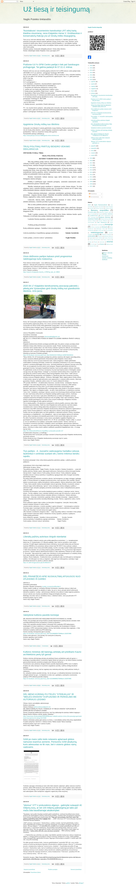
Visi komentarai (94, 197)
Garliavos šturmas (104, 217)
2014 (91, 170)
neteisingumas (97, 232)
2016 (91, 165)
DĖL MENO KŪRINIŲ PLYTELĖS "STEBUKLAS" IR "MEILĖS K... (100, 134)
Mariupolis (104, 227)
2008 (91, 184)
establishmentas (94, 215)
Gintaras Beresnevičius (106, 219)
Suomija (90, 241)
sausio (93, 155)
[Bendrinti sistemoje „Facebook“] (62, 56)
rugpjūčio (93, 88)
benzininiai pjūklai (92, 212)
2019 (91, 158)
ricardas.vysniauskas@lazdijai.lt (51, 586)
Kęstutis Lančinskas (98, 224)
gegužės (93, 146)
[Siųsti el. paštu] (56, 56)
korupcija (109, 224)
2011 (91, 177)
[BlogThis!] (58, 56)
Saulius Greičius (98, 237)
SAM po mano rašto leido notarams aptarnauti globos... (100, 138)
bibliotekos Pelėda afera (105, 212)
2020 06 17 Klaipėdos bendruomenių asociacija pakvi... (101, 113)
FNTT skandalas (92, 217)
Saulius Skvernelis (108, 237)
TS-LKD (92, 244)
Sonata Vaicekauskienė (95, 239)
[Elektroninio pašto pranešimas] (52, 55)
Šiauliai (95, 241)
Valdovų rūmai (109, 244)
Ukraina (102, 244)
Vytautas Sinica (93, 245)
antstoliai (92, 208)
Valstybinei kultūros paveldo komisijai (41, 615)
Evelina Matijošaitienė (106, 215)
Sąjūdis (91, 237)
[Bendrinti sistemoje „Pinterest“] (63, 56)
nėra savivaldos (109, 230)
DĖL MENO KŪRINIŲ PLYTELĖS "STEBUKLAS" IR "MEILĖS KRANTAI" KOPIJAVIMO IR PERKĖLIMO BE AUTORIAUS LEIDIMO (49, 697)
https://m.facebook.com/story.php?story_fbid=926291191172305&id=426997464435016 (48, 355)
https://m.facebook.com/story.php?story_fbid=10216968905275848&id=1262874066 (47, 633)
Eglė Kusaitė (99, 214)
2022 (91, 75)
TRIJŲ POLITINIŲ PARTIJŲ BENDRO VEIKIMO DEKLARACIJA (101, 106)
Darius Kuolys (91, 214)
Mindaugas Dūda (100, 228)
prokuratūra (91, 236)
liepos (93, 91)
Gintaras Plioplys (92, 220)
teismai (110, 242)
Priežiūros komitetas (106, 234)
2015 (91, 167)
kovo (92, 150)
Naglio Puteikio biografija (95, 27)
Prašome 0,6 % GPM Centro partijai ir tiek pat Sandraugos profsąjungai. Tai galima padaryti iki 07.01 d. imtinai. (51, 65)
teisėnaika (102, 241)
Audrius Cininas (109, 208)
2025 (91, 68)
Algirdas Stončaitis (99, 206)
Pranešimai (93, 194)
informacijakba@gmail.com (52, 336)
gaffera (68, 883)
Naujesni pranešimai (29, 869)
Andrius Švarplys (109, 206)
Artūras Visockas (99, 208)
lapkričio (93, 81)
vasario (93, 153)
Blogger (81, 883)
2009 (91, 181)
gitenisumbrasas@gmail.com (42, 707)
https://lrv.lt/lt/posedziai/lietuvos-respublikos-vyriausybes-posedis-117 (43, 431)
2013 (91, 172)
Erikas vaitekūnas (108, 214)
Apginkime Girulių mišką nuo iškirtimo (41, 124)
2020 (91, 79)
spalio (93, 84)
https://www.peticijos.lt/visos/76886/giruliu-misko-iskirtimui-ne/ (41, 135)
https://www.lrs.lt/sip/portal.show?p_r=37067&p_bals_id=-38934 (41, 272)
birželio (93, 93)
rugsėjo (93, 86)
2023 (91, 72)
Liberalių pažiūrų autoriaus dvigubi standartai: (45, 536)
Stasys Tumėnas (107, 239)
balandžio (94, 148)
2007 (91, 186)
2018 (91, 160)
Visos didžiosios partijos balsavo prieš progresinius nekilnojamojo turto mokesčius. (47, 257)
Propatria (100, 236)
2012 (91, 174)
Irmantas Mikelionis (103, 220)
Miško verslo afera (100, 230)
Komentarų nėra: (46, 55)
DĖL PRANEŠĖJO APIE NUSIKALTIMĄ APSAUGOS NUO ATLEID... (101, 124)
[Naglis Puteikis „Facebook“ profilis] (89, 58)
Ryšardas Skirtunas (108, 236)
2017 (91, 163)
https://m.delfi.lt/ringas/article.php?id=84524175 (37, 562)
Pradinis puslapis (52, 869)
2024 (91, 70)
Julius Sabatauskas (102, 222)
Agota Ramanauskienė (100, 205)
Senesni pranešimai (76, 869)
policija (97, 234)
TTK (97, 244)
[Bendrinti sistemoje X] (60, 56)
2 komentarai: (45, 646)
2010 (91, 179)
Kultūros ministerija (95, 227)
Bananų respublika (100, 210)
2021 (91, 77)
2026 (91, 65)
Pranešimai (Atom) (36, 872)
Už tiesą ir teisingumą (56, 9)
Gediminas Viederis (93, 219)
